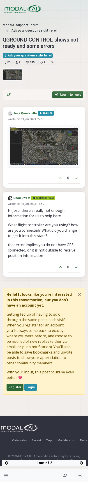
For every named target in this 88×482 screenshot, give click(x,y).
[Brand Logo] (23, 9)
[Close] (79, 294)
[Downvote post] (76, 178)
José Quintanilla (25, 113)
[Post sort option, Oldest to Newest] (9, 95)
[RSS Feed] (52, 62)
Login (30, 387)
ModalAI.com (66, 440)
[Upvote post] (60, 178)
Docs (83, 440)
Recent (36, 440)
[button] (6, 475)
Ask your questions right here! (29, 55)
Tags (49, 440)
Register (15, 387)
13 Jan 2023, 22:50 (32, 119)
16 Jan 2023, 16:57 (32, 204)
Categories (19, 440)
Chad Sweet (21, 198)
